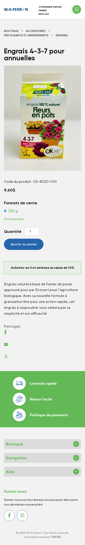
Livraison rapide (43, 383)
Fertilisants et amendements (26, 35)
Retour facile (41, 399)
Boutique (11, 31)
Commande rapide (50, 7)
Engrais (62, 35)
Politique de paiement (49, 415)
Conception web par (42, 536)
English (44, 14)
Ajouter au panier (23, 244)
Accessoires (35, 31)
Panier (43, 10)
